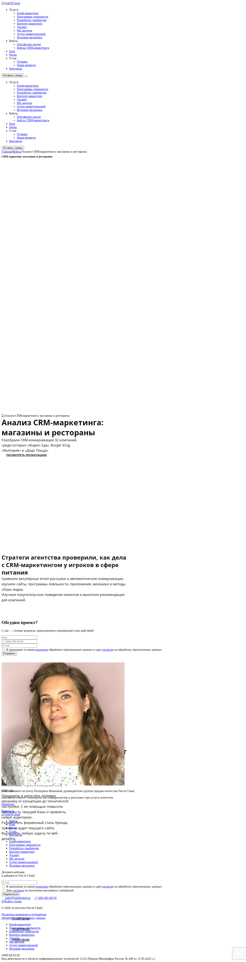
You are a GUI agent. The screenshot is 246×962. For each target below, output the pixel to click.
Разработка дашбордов (32, 20)
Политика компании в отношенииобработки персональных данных (24, 916)
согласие (107, 649)
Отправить (9, 653)
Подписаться (10, 894)
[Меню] (26, 76)
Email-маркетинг (28, 13)
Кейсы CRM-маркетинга (33, 47)
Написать (8, 804)
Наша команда (26, 65)
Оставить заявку (12, 75)
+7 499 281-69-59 (45, 898)
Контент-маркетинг (30, 23)
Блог (12, 51)
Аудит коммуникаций (31, 34)
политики (41, 649)
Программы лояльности (32, 16)
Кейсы (13, 821)
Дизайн (22, 27)
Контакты (15, 68)
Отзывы (22, 61)
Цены (13, 54)
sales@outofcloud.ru (17, 898)
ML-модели (24, 30)
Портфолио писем (29, 44)
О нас (13, 831)
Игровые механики (29, 37)
